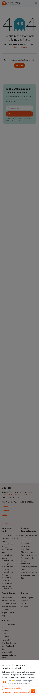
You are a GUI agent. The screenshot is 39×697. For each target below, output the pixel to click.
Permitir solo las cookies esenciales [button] (16, 692)
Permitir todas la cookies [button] (12, 688)
